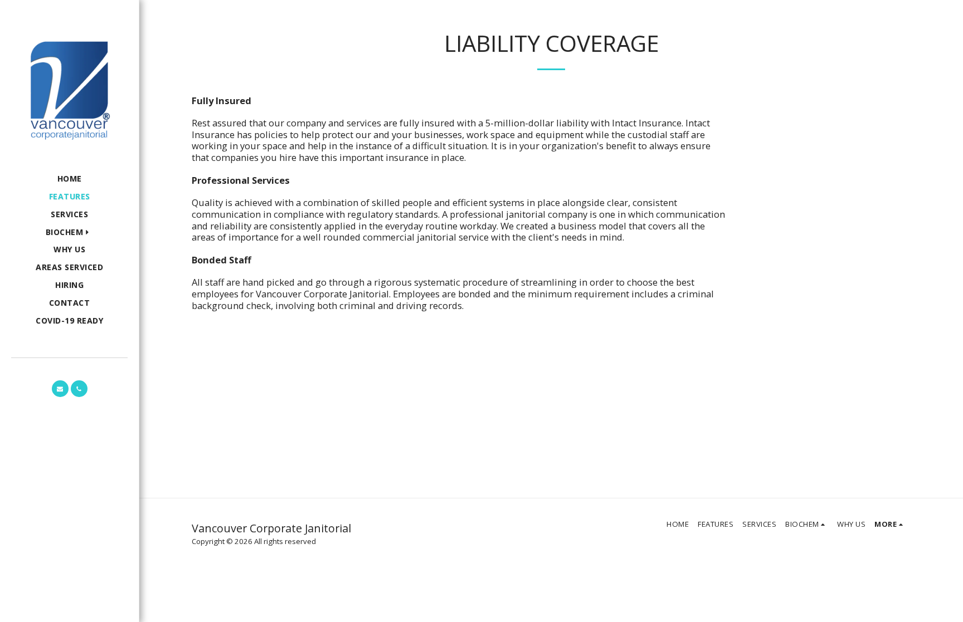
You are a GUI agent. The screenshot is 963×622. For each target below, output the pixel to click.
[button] (70, 232)
